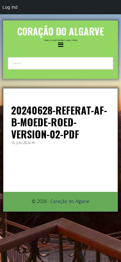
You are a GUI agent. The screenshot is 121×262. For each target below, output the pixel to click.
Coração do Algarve (60, 31)
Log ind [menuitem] (10, 7)
